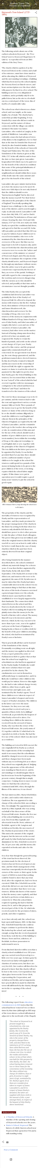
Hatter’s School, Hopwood (17, 1125)
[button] (36, 12)
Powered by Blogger (20, 1159)
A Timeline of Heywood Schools (19, 1117)
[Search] (36, 4)
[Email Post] (7, 1143)
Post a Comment (11, 1150)
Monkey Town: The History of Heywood (19, 4)
